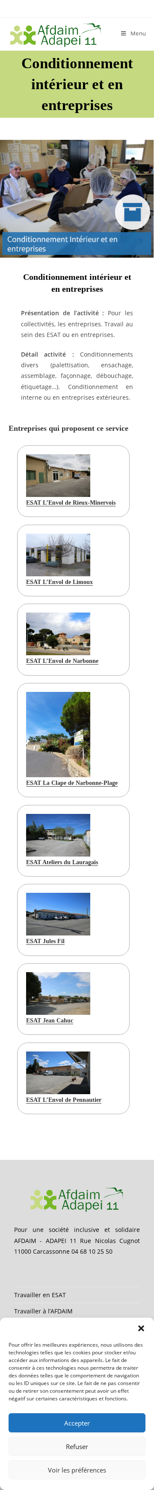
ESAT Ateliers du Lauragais (62, 862)
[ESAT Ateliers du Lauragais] (58, 835)
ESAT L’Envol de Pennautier (63, 1100)
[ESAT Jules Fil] (58, 914)
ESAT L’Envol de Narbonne (62, 661)
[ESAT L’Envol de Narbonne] (58, 634)
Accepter (77, 1423)
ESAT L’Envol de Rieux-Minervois (71, 503)
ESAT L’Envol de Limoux (59, 582)
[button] (141, 1328)
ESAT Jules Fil (45, 941)
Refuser (77, 1446)
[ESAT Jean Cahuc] (58, 993)
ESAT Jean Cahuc (49, 1020)
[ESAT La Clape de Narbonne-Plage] (58, 734)
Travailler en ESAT (40, 1295)
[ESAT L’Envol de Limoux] (58, 555)
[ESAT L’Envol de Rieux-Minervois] (58, 475)
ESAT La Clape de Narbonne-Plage (72, 783)
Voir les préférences (77, 1470)
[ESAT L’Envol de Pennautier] (58, 1072)
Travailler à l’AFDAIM (43, 1311)
